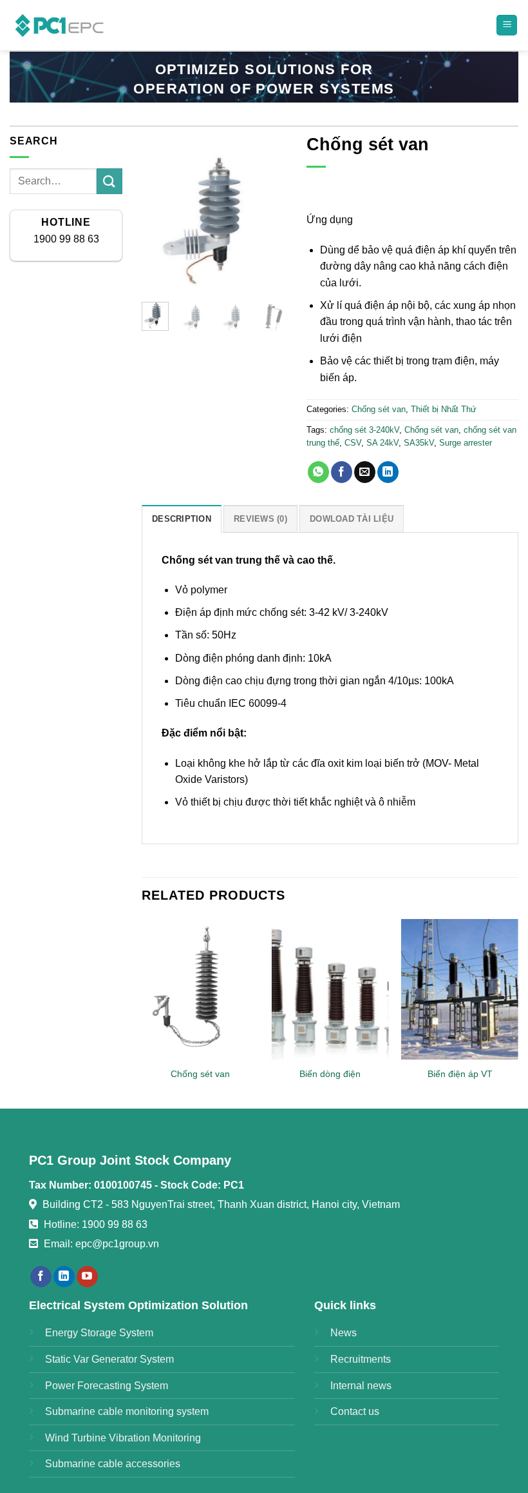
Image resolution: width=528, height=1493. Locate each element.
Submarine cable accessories (112, 1463)
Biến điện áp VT (460, 1074)
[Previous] (161, 218)
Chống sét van (379, 409)
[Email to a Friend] (364, 472)
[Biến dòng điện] (329, 989)
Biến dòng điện (330, 1074)
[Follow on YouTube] (87, 1277)
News (343, 1332)
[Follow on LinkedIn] (64, 1277)
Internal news (360, 1385)
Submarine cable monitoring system (127, 1411)
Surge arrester (465, 443)
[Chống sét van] (200, 989)
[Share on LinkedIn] (388, 472)
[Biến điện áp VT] (459, 989)
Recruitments (360, 1359)
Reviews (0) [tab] (260, 519)
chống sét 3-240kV (364, 430)
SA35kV (419, 443)
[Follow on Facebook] (41, 1277)
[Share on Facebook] (341, 472)
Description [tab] (181, 519)
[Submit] (109, 180)
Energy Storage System (99, 1332)
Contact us (354, 1411)
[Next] (268, 218)
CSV (352, 443)
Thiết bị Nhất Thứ (443, 409)
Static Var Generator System (109, 1359)
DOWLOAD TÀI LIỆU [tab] (351, 519)
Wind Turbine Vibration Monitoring (123, 1437)
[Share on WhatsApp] (318, 472)
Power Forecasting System (106, 1385)
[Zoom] (158, 276)
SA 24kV (382, 443)
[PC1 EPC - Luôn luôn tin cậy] (61, 25)
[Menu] (506, 25)
